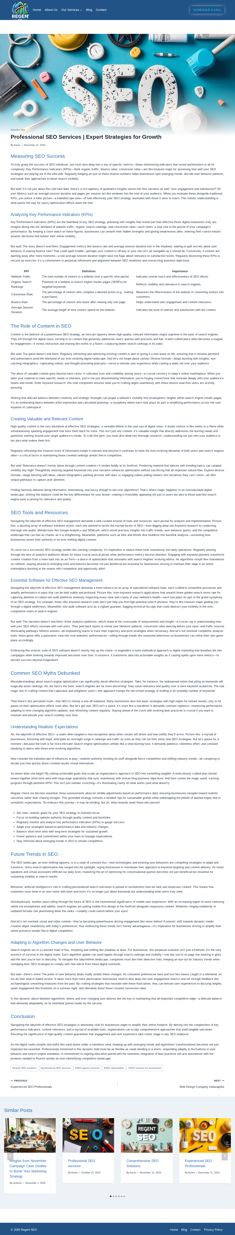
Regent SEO (18, 130)
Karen (17, 145)
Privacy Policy (213, 1229)
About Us (51, 10)
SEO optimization (114, 1068)
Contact (101, 10)
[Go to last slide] (10, 1155)
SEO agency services (87, 1068)
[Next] (225, 1155)
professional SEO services (56, 1068)
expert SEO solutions (24, 1068)
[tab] (110, 1196)
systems (17, 1183)
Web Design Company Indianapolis (201, 1083)
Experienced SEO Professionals (31, 1083)
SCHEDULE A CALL (207, 10)
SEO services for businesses (145, 1068)
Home (37, 10)
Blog (89, 10)
